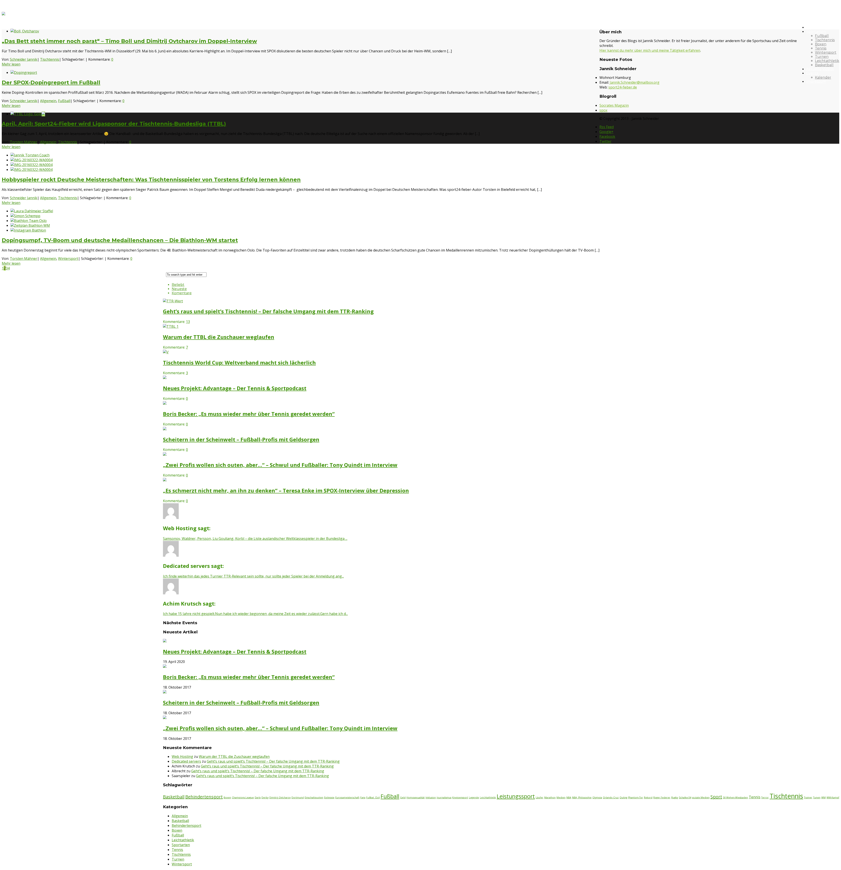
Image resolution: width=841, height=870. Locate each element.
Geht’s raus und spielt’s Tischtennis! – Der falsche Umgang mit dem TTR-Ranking (273, 761)
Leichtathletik (827, 61)
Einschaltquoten (314, 797)
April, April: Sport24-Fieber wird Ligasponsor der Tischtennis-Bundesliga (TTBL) (114, 123)
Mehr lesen (11, 64)
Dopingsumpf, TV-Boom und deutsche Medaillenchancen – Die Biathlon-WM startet (120, 240)
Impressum (816, 82)
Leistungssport (516, 796)
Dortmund (298, 797)
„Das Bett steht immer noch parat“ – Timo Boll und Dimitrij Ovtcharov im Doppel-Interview (129, 41)
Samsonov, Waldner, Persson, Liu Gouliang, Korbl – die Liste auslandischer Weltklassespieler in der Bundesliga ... (255, 538)
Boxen (820, 44)
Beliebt (178, 285)
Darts (258, 797)
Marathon (550, 797)
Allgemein (48, 100)
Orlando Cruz (611, 797)
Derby (265, 797)
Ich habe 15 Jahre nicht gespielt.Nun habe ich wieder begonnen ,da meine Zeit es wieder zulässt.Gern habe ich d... (255, 613)
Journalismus (444, 797)
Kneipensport (460, 797)
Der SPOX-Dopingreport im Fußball (51, 82)
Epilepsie (329, 797)
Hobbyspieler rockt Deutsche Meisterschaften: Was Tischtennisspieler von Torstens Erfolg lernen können (151, 179)
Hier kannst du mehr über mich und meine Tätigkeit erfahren (649, 50)
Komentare (182, 293)
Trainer (808, 797)
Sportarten (816, 32)
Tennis (820, 48)
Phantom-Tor (635, 797)
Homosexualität (415, 797)
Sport (716, 797)
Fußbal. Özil (373, 797)
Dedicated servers (186, 761)
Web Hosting (182, 756)
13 (188, 321)
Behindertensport (204, 797)
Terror (765, 797)
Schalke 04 (685, 797)
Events (812, 73)
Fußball (822, 36)
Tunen (816, 797)
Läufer (539, 797)
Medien (561, 797)
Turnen (822, 57)
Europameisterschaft (347, 797)
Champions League (243, 797)
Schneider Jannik (23, 59)
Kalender (823, 77)
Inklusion (431, 797)
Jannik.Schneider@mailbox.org (634, 82)
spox (603, 110)
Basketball (824, 65)
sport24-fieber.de (622, 87)
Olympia (597, 797)
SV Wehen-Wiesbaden (735, 797)
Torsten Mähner (23, 142)
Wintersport (825, 52)
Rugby (674, 797)
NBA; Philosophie (582, 797)
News (811, 27)
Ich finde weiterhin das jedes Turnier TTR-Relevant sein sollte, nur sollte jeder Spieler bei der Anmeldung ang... (253, 576)
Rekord (648, 797)
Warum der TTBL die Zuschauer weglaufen (234, 756)
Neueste (179, 289)
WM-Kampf (833, 797)
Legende (474, 797)
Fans (362, 797)
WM (823, 797)
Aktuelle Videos (820, 69)
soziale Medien (701, 797)
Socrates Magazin (614, 105)
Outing (623, 797)
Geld (403, 797)
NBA (568, 797)
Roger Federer (661, 797)
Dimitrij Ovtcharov (280, 797)
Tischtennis (825, 40)
